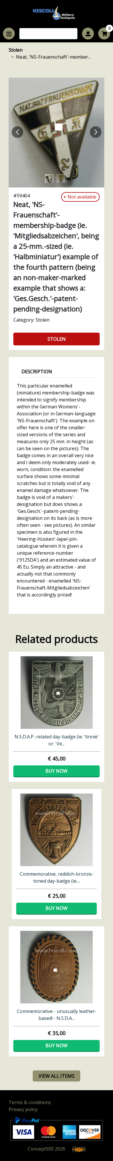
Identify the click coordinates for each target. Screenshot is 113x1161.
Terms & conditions (30, 1102)
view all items (56, 1076)
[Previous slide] (17, 132)
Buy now (56, 771)
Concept (41, 1149)
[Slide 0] (56, 133)
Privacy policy (23, 1109)
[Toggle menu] (9, 33)
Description (36, 371)
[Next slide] (95, 132)
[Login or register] (88, 33)
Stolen (16, 50)
